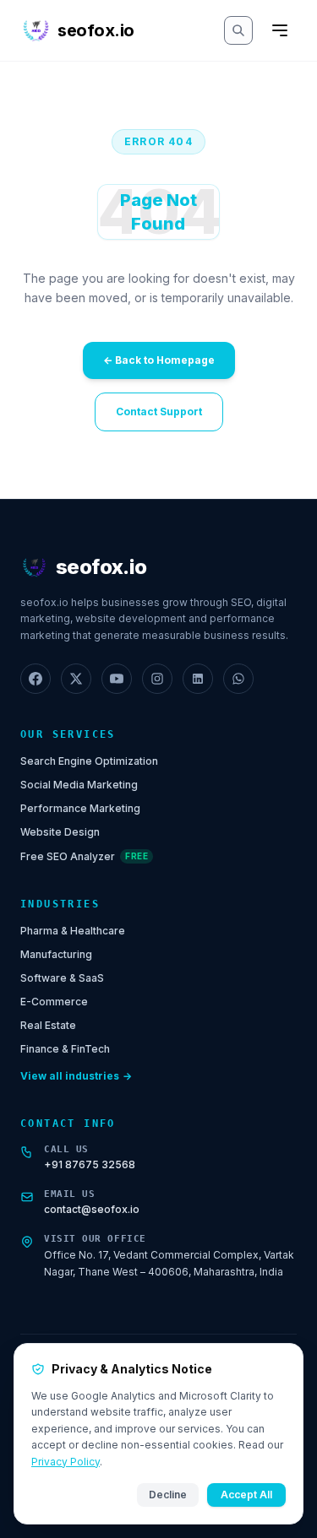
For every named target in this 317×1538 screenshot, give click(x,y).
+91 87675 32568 (89, 1164)
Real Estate (48, 1025)
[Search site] (238, 30)
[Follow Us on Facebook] (35, 678)
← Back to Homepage (159, 360)
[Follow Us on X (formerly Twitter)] (76, 678)
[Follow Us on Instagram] (157, 678)
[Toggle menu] (280, 30)
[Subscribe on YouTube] (116, 678)
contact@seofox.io (91, 1209)
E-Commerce (54, 1001)
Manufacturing (56, 954)
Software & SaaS (62, 978)
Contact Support (159, 411)
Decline (168, 1494)
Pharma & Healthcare (72, 930)
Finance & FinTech (65, 1048)
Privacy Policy (65, 1461)
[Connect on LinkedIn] (198, 678)
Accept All (246, 1494)
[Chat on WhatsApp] (238, 678)
